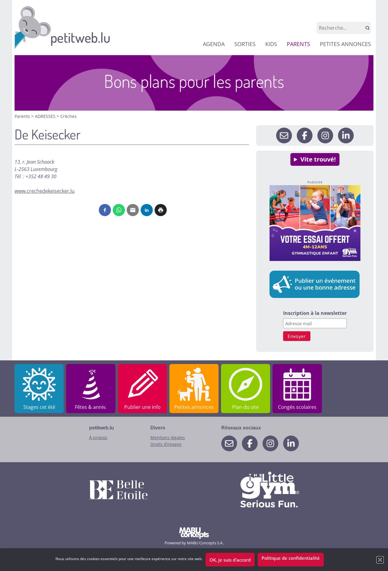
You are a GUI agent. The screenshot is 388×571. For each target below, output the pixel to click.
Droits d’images (166, 444)
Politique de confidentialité (291, 558)
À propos (98, 437)
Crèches (68, 116)
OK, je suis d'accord (230, 560)
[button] (380, 560)
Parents (23, 116)
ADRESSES (46, 116)
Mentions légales (167, 437)
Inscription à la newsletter (315, 313)
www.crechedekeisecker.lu (45, 191)
